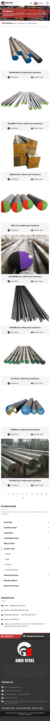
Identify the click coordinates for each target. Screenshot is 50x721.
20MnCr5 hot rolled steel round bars (25, 174)
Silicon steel (37, 708)
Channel (8, 564)
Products (22, 23)
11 (46, 494)
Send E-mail (38, 77)
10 (41, 494)
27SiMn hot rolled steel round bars (25, 430)
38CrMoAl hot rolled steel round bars (25, 72)
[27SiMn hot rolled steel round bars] (25, 407)
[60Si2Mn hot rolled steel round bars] (25, 305)
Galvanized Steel (11, 575)
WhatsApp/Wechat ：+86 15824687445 (19, 615)
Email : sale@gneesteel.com (14, 606)
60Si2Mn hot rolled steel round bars (25, 327)
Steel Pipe (8, 522)
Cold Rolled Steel (11, 538)
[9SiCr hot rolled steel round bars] (25, 203)
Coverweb (28, 714)
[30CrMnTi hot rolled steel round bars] (25, 458)
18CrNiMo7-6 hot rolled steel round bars (25, 123)
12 (22, 498)
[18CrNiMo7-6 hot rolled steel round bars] (25, 101)
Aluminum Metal (10, 580)
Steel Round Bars (11, 570)
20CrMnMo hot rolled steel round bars (25, 276)
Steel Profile (32, 23)
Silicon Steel (9, 543)
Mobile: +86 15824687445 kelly (16, 610)
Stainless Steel (10, 527)
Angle (7, 559)
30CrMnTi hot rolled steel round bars (25, 480)
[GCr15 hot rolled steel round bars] (25, 356)
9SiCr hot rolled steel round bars (25, 225)
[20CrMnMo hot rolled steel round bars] (25, 254)
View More (14, 77)
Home (14, 23)
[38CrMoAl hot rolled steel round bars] (25, 50)
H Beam (8, 554)
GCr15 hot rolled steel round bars (25, 378)
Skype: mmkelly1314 (11, 619)
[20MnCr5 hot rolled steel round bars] (25, 152)
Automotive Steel (11, 586)
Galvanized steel (23, 708)
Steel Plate (8, 533)
